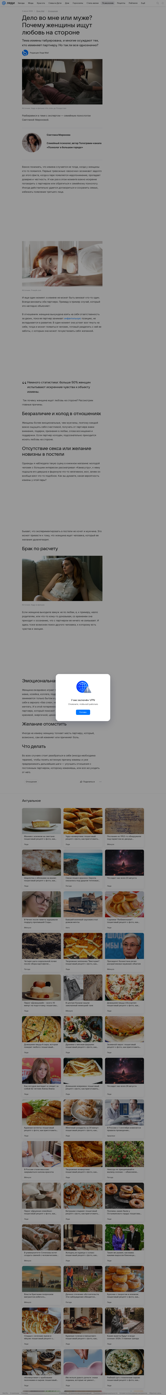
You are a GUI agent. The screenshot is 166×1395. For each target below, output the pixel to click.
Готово (83, 712)
